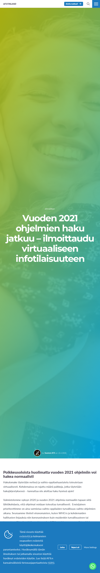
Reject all (75, 547)
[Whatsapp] (92, 566)
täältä (51, 562)
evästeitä (25, 536)
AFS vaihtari (50, 209)
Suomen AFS (50, 453)
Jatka (62, 547)
